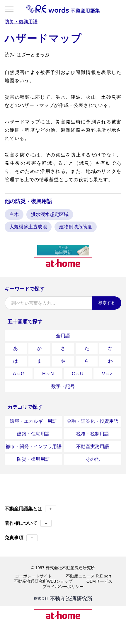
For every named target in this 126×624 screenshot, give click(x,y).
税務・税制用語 (92, 433)
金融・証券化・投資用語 (92, 421)
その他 (93, 459)
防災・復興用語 (33, 459)
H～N (48, 373)
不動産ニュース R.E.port (88, 576)
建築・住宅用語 (33, 433)
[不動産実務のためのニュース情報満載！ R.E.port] (63, 252)
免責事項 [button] (19, 537)
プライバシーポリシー (63, 586)
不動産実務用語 (92, 446)
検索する (106, 302)
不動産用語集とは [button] (29, 508)
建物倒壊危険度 (75, 226)
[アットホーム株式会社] (63, 266)
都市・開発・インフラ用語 (33, 446)
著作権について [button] (26, 523)
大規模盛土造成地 (28, 226)
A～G (18, 373)
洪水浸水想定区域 (50, 214)
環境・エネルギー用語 (33, 421)
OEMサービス (99, 581)
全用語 (63, 335)
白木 (14, 214)
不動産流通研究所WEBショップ (43, 581)
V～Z (107, 373)
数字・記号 (63, 386)
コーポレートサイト (33, 576)
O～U (78, 373)
